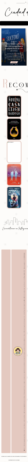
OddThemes (23, 456)
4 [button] (15, 64)
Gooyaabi (17, 460)
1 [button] (11, 64)
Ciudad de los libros (6, 456)
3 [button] (14, 64)
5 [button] (17, 64)
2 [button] (12, 64)
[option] (14, 47)
